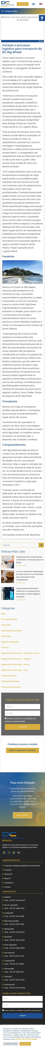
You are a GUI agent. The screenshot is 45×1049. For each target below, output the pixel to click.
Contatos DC (9, 891)
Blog (15, 11)
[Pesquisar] (41, 545)
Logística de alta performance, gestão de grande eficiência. (22, 789)
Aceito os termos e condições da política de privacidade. (23, 1010)
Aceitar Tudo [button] (25, 1044)
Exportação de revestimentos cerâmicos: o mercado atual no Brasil (30, 560)
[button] (42, 18)
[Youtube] (19, 852)
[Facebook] (14, 852)
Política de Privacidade (26, 1039)
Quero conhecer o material (22, 750)
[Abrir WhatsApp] (39, 1043)
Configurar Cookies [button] (10, 1044)
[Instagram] (9, 852)
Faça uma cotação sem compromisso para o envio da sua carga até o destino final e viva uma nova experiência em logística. (22, 801)
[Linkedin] (4, 852)
